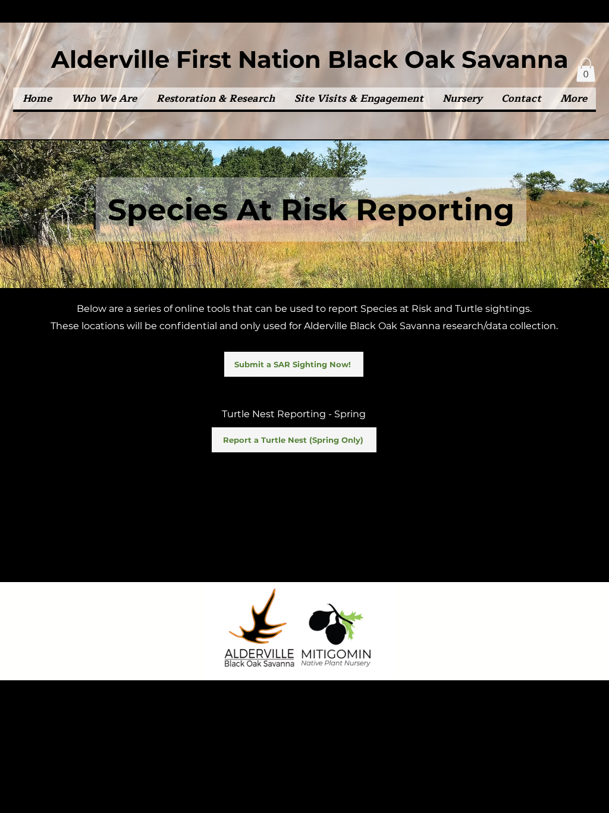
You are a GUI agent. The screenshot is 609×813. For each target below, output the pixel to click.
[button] (103, 98)
